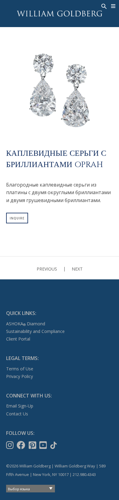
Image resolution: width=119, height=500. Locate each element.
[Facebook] (22, 445)
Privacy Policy (19, 376)
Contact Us (17, 414)
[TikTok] (54, 445)
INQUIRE (17, 218)
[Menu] (113, 6)
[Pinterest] (33, 445)
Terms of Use (19, 369)
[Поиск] (103, 5)
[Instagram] (10, 445)
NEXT (77, 269)
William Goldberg (59, 13)
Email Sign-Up (19, 406)
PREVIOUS (47, 269)
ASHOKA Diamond (25, 324)
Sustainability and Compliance (35, 331)
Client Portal (18, 339)
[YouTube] (43, 445)
